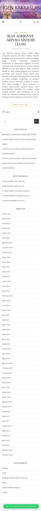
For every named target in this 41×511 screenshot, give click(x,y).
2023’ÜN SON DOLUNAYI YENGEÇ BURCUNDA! (19, 158)
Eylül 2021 (6, 320)
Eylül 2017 (6, 421)
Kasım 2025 (6, 214)
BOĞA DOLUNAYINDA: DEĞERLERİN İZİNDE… (20, 134)
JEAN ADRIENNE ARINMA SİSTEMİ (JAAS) (20, 40)
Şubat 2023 (6, 272)
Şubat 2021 (6, 339)
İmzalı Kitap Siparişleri (10, 200)
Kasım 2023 (6, 233)
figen (8, 112)
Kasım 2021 (6, 310)
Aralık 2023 (6, 228)
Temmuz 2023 (7, 247)
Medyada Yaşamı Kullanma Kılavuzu (14, 478)
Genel (16, 32)
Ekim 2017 (6, 416)
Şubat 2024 (6, 219)
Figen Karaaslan (20, 7)
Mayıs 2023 (6, 257)
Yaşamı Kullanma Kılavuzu (11, 487)
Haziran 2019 (7, 407)
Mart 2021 (6, 334)
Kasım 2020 (6, 349)
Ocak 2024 (6, 223)
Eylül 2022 (6, 291)
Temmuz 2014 (7, 455)
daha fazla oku (20, 105)
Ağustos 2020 (7, 363)
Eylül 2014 (6, 445)
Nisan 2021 (6, 329)
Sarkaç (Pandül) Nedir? (10, 181)
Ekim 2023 (6, 238)
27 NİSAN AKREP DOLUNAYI (12, 191)
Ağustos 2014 (7, 450)
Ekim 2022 (6, 286)
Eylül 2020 (6, 358)
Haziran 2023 (7, 252)
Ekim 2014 (6, 440)
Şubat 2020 (6, 392)
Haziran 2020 (7, 373)
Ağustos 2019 (7, 402)
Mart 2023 (6, 267)
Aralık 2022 (6, 276)
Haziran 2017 (7, 426)
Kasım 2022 (6, 281)
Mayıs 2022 (6, 301)
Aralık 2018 (6, 411)
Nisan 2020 (6, 382)
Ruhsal (24, 32)
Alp (22, 186)
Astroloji (5, 468)
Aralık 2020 (6, 344)
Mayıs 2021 (6, 325)
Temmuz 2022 (7, 296)
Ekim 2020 (6, 354)
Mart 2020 (6, 387)
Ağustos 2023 (7, 243)
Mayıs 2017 (6, 431)
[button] (21, 506)
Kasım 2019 (6, 397)
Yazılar (4, 492)
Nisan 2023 (6, 262)
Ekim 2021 (6, 315)
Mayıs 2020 (6, 378)
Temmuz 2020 (7, 368)
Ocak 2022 (6, 305)
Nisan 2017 (6, 435)
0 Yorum (26, 48)
